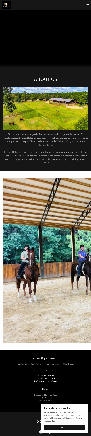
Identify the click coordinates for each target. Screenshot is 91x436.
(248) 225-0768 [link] (49, 378)
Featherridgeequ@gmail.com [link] (45, 381)
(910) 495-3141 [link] (49, 375)
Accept (64, 427)
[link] (6, 5)
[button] (87, 5)
